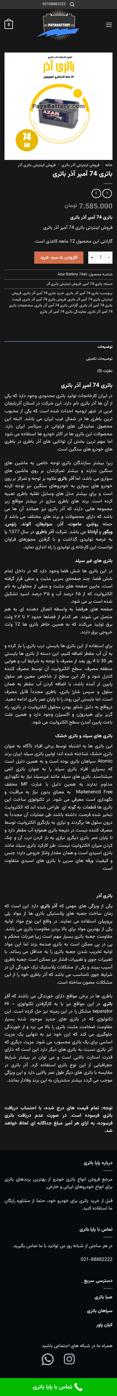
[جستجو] (72, 4)
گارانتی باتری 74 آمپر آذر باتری (56, 305)
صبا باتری (103, 1297)
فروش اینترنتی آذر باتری (80, 165)
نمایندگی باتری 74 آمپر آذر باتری (63, 312)
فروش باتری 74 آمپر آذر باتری (44, 300)
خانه (108, 165)
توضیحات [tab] (105, 347)
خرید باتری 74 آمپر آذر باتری (43, 293)
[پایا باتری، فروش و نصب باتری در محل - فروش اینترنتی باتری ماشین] (58, 25)
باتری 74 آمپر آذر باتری (82, 293)
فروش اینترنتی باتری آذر (37, 165)
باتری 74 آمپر (92, 284)
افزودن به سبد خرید (58, 257)
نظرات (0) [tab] (104, 371)
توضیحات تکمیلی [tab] (99, 359)
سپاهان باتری (99, 1311)
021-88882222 (96, 1260)
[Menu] (108, 24)
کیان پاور (104, 1325)
